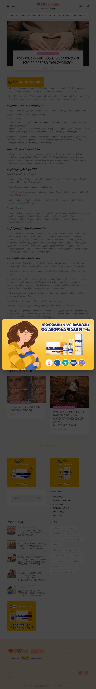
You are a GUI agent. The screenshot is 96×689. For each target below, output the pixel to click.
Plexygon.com (68, 686)
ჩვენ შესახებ (54, 649)
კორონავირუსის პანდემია (62, 572)
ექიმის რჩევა (58, 512)
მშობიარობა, (35, 586)
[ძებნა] (88, 6)
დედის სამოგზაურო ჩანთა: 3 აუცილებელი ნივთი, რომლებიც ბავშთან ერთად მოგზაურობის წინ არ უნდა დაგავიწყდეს (32, 560)
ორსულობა (42, 53)
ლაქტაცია (71, 566)
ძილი (55, 539)
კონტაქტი (10, 677)
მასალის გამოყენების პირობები (62, 653)
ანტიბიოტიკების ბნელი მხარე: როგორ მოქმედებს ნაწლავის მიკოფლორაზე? (31, 532)
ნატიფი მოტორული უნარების (46, 122)
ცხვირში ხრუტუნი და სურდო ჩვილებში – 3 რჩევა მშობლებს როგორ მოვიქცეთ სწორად (31, 593)
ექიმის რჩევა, (23, 527)
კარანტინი (76, 555)
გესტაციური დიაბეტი (16, 192)
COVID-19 (56, 533)
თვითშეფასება (59, 561)
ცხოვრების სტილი (61, 508)
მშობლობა (58, 504)
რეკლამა (10, 673)
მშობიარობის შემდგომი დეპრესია (65, 550)
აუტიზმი (56, 544)
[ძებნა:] (26, 498)
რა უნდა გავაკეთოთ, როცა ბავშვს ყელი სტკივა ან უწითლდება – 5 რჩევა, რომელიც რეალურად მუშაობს (31, 576)
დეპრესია (56, 528)
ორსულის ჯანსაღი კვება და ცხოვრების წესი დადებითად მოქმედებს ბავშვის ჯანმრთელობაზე (69, 418)
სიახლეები (69, 407)
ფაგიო (70, 528)
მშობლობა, (22, 554)
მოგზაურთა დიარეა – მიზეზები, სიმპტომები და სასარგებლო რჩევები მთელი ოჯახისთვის (32, 546)
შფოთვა (56, 566)
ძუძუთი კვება (73, 533)
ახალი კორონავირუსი (72, 539)
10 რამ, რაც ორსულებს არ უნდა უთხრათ (25, 409)
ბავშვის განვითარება (62, 501)
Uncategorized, (24, 586)
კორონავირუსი (58, 555)
